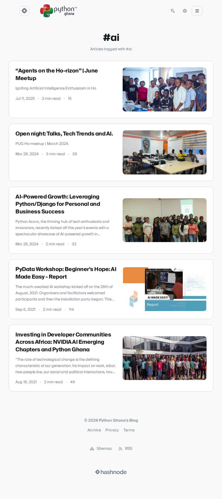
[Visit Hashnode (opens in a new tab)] (111, 472)
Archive (94, 430)
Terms (129, 430)
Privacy (112, 430)
